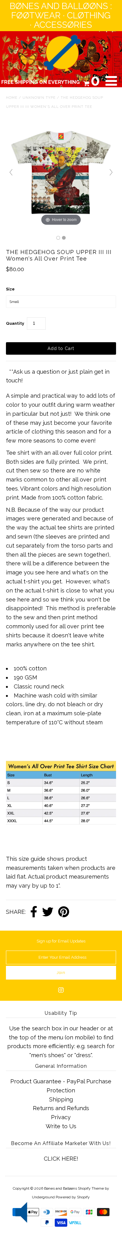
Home (12, 98)
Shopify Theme (91, 1188)
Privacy (61, 1117)
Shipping (61, 1099)
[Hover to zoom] (61, 172)
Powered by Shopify (73, 1197)
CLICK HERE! (61, 1158)
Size (10, 289)
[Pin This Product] (63, 912)
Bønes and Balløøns (60, 1188)
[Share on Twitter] (47, 912)
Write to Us (61, 1126)
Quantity (15, 323)
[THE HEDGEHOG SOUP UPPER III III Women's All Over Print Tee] (58, 238)
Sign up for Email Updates (61, 941)
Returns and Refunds (61, 1108)
